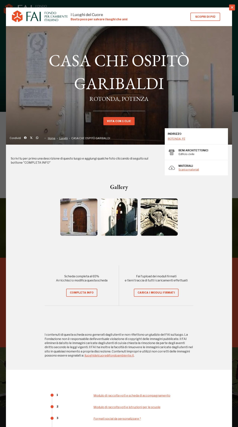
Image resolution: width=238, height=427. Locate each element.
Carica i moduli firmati (156, 292)
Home (51, 138)
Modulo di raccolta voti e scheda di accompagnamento (132, 395)
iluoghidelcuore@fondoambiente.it (109, 355)
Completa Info (82, 292)
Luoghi (63, 138)
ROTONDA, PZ (176, 138)
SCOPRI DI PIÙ (205, 16)
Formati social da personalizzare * (117, 418)
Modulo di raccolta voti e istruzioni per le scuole (127, 407)
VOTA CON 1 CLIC (119, 121)
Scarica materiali (188, 169)
